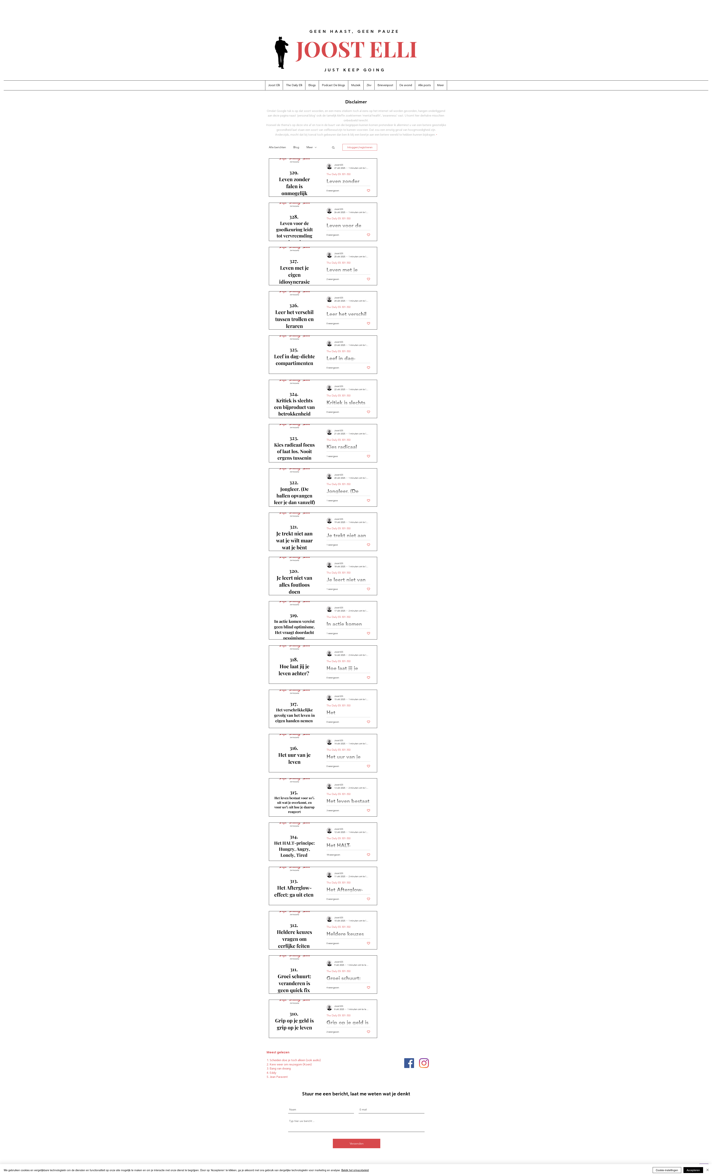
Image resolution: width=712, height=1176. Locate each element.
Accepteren (693, 1170)
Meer (309, 147)
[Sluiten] (707, 1170)
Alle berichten (277, 147)
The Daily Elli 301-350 (338, 174)
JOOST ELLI (356, 48)
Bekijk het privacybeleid (355, 1170)
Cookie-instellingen (667, 1170)
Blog (296, 147)
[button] (333, 148)
